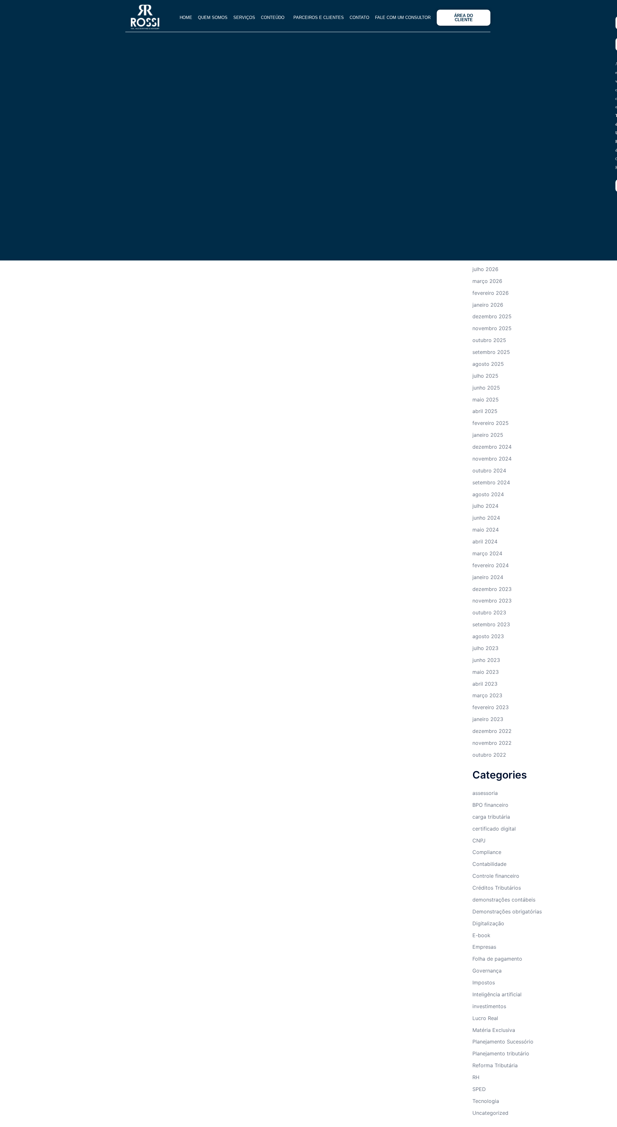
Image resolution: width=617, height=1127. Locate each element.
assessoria (485, 793)
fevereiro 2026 (490, 293)
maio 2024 (485, 529)
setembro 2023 (491, 624)
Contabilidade (489, 864)
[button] (268, 17)
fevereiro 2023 (490, 707)
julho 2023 (485, 648)
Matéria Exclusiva (493, 1030)
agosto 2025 (488, 364)
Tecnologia (485, 1101)
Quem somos (205, 17)
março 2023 (487, 695)
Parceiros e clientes (314, 17)
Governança (487, 970)
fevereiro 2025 (490, 423)
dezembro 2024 (492, 447)
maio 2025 (485, 399)
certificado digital (494, 828)
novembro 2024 (492, 458)
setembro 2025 (491, 352)
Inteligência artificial (497, 994)
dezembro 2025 (492, 316)
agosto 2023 (488, 636)
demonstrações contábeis (503, 899)
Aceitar (127, 1100)
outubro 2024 (489, 470)
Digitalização (488, 923)
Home (178, 17)
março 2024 (487, 553)
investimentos (489, 1006)
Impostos (483, 982)
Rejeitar (88, 1100)
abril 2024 (484, 541)
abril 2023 (484, 684)
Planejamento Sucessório (502, 1041)
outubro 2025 (489, 340)
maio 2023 (485, 672)
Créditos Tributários (496, 888)
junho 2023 (486, 660)
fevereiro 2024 (490, 565)
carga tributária (491, 817)
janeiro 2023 (487, 719)
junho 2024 (486, 518)
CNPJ (479, 840)
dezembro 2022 (492, 731)
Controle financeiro (495, 876)
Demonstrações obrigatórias (507, 911)
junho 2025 (486, 387)
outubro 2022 (489, 755)
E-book (481, 935)
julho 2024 (485, 506)
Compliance (486, 852)
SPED (479, 1089)
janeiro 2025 (487, 435)
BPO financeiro (490, 805)
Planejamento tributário (500, 1053)
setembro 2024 (491, 482)
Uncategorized (490, 1113)
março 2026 (487, 281)
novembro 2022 (492, 743)
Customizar (44, 1100)
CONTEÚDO (265, 17)
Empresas (484, 947)
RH (475, 1077)
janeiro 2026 (487, 305)
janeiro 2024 (487, 577)
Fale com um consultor (400, 17)
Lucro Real (485, 1018)
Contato (355, 17)
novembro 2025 (492, 328)
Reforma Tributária (495, 1065)
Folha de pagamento (497, 958)
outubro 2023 (489, 612)
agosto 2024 (488, 494)
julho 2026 (485, 269)
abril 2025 (484, 411)
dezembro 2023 (492, 589)
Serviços (237, 17)
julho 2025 (485, 376)
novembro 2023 (492, 600)
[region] (83, 1072)
